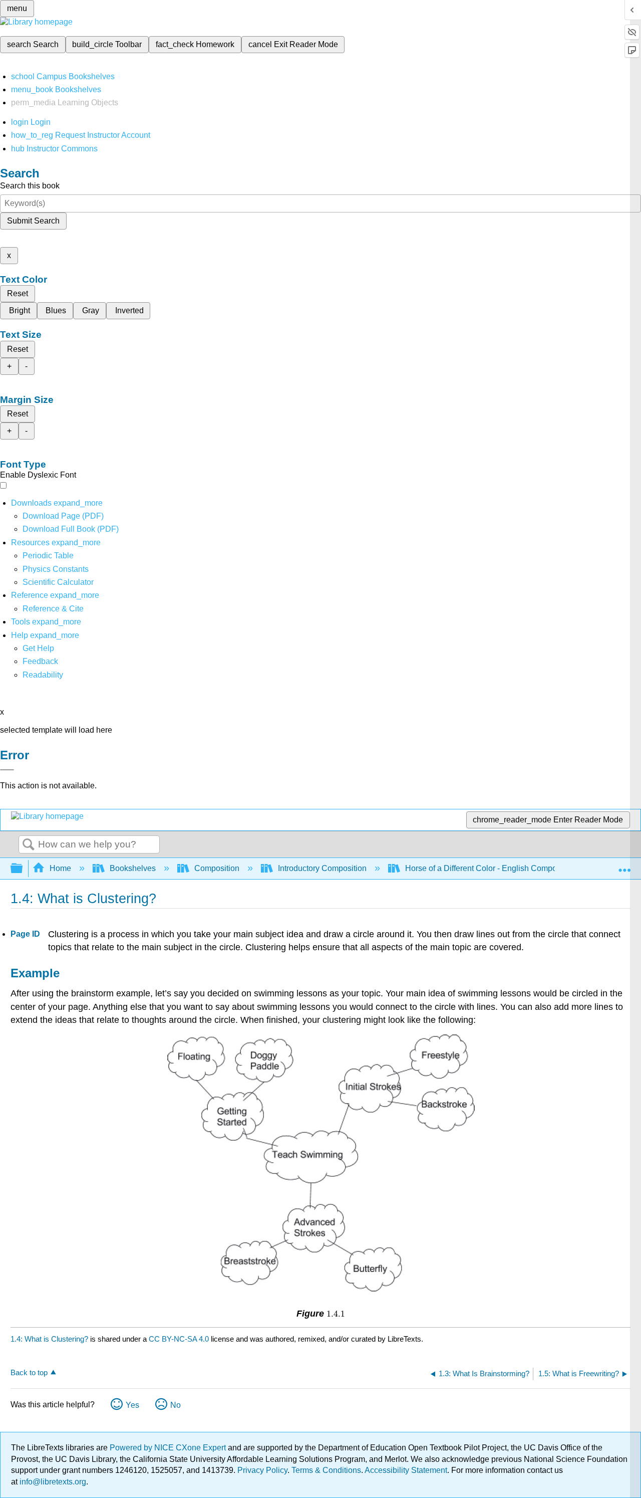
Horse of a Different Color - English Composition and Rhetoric (514, 868)
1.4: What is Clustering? (49, 1339)
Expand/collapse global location (624, 865)
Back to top (29, 1372)
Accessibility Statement (406, 1470)
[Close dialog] (7, 769)
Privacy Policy (262, 1470)
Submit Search (33, 221)
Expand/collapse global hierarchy (23, 869)
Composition (216, 868)
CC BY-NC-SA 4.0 (179, 1339)
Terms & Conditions (326, 1470)
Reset (17, 293)
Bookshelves (133, 868)
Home (60, 868)
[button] (40, 661)
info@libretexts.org (52, 1481)
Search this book (30, 185)
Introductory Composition (322, 868)
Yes (132, 1405)
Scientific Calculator (58, 582)
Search (29, 844)
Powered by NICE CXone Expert (169, 1447)
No (175, 1405)
